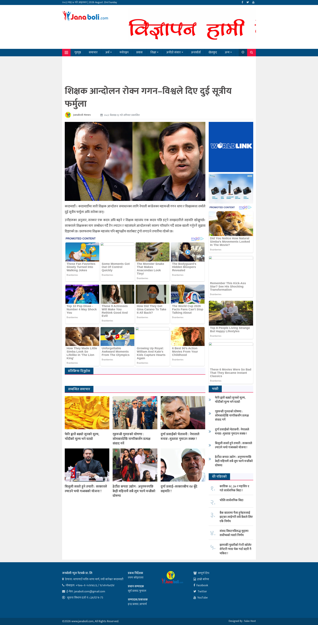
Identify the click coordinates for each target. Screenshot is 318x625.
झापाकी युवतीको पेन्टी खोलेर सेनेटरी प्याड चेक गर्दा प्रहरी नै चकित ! (235, 549)
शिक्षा (153, 52)
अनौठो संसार (173, 52)
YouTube (202, 597)
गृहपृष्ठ (77, 52)
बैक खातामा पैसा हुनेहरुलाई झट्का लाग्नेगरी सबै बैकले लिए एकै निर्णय (236, 517)
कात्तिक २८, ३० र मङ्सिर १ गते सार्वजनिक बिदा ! (234, 488)
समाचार (93, 52)
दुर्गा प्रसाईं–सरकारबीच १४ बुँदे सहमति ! (179, 489)
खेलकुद (213, 52)
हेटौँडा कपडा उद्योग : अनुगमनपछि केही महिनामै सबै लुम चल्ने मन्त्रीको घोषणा (134, 491)
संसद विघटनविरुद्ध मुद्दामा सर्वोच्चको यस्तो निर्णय (234, 533)
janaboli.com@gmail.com (89, 591)
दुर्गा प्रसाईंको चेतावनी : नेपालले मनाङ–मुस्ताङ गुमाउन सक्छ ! (180, 436)
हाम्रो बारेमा (203, 579)
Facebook (202, 585)
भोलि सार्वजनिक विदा (231, 500)
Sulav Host (250, 621)
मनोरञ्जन (124, 52)
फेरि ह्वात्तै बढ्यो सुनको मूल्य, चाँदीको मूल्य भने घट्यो (82, 436)
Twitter (202, 591)
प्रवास (139, 52)
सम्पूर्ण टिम (203, 573)
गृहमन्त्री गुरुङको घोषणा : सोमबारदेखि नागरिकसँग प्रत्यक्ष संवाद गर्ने (131, 438)
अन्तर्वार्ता (196, 52)
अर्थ (107, 52)
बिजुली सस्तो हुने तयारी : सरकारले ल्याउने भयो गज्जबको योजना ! (86, 489)
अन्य (227, 52)
